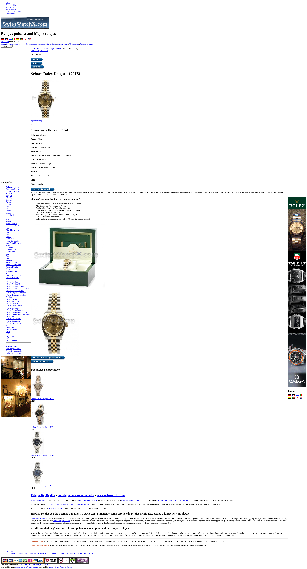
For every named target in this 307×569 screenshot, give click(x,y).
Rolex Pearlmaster (13, 317)
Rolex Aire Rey (12, 278)
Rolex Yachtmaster (13, 323)
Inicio (8, 3)
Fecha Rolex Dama (13, 275)
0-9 (54, 565)
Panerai (8, 258)
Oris (7, 256)
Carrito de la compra (13, 12)
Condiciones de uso (31, 553)
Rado (8, 269)
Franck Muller (11, 224)
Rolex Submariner (13, 321)
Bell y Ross (10, 193)
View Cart (5, 42)
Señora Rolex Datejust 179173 (42, 427)
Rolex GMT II (12, 304)
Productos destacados (37, 44)
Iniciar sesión (11, 9)
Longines (9, 247)
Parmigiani (10, 260)
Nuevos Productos (21, 44)
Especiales (10, 44)
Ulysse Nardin (11, 340)
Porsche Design (12, 267)
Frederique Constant (13, 226)
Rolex (39, 49)
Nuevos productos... (13, 349)
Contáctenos (74, 44)
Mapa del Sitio (71, 553)
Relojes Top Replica (43, 495)
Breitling (9, 198)
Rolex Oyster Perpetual (15, 310)
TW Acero (10, 336)
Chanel (8, 211)
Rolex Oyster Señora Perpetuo (18, 314)
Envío (49, 44)
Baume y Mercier (12, 191)
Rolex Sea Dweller (13, 319)
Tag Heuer (10, 327)
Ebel (7, 219)
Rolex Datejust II (13, 284)
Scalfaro (9, 325)
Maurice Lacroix (12, 250)
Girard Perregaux (12, 230)
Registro (83, 44)
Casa (3, 44)
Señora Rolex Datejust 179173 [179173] (173, 500)
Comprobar (10, 14)
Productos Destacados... (15, 351)
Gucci (8, 234)
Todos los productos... (14, 353)
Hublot (8, 237)
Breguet (9, 196)
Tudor (8, 334)
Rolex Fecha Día (13, 301)
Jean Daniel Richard (13, 243)
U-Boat (8, 338)
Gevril (8, 228)
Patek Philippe (11, 263)
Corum (8, 217)
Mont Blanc (10, 252)
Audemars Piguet (12, 189)
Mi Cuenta (10, 7)
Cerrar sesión (11, 5)
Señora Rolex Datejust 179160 (42, 455)
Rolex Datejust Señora (52, 49)
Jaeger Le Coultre (12, 241)
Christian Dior (11, 215)
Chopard (9, 213)
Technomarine (11, 329)
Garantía (90, 44)
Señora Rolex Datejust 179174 (42, 486)
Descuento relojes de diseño (80, 504)
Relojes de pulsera (56, 508)
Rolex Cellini (11, 280)
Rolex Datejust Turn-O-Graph (18, 288)
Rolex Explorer (12, 299)
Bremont (9, 200)
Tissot (8, 332)
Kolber (8, 245)
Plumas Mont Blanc (13, 265)
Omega (8, 254)
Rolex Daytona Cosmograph (17, 293)
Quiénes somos (62, 44)
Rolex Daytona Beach (15, 291)
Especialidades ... (12, 347)
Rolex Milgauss (12, 308)
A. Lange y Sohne (13, 187)
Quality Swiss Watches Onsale (26, 567)
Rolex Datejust (12, 282)
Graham (9, 232)
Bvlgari (8, 202)
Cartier (8, 204)
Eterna (8, 221)
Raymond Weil (11, 271)
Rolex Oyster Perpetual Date (17, 312)
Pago (54, 44)
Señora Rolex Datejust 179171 (42, 399)
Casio (8, 206)
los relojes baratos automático (76, 495)
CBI (7, 209)
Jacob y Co (10, 239)
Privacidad (61, 553)
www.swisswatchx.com (111, 495)
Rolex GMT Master (14, 306)
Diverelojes (10, 551)
